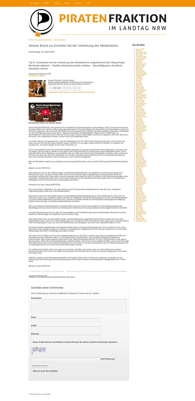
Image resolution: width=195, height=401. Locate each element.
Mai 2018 (139, 106)
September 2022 (141, 74)
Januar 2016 (140, 142)
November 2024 (141, 58)
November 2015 (141, 145)
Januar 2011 (140, 218)
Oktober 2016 (140, 128)
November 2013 (141, 180)
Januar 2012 (140, 211)
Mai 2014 (139, 171)
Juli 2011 (139, 215)
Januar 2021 (140, 89)
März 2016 (139, 139)
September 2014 (141, 165)
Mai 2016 (139, 136)
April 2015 (139, 155)
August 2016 (140, 131)
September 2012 (141, 200)
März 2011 (139, 217)
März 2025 (139, 55)
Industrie (40, 275)
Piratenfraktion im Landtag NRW (41, 394)
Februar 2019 (140, 100)
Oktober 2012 (140, 199)
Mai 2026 (139, 51)
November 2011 (141, 214)
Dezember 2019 (141, 95)
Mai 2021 (139, 84)
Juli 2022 (139, 77)
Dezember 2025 (141, 52)
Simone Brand (70, 277)
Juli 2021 (139, 81)
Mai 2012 (139, 206)
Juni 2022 (139, 78)
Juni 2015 (139, 152)
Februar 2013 (140, 193)
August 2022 (140, 75)
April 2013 (139, 190)
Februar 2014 (140, 175)
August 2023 (140, 67)
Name (33, 317)
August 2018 (140, 105)
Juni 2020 (139, 93)
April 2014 (139, 172)
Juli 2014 (139, 168)
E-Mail (33, 325)
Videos (56, 3)
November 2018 (141, 103)
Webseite (35, 334)
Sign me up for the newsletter (45, 371)
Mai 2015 (139, 153)
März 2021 (139, 86)
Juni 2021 (139, 83)
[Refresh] (32, 353)
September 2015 (141, 147)
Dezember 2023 (141, 64)
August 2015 (140, 149)
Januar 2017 (140, 124)
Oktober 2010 (140, 219)
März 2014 (139, 174)
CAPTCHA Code (108, 359)
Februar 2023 (140, 71)
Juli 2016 (139, 133)
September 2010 (141, 221)
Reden (63, 277)
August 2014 (140, 167)
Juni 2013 (139, 187)
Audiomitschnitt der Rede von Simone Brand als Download (71, 92)
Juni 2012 (139, 205)
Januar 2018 (140, 111)
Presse (67, 3)
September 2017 (141, 117)
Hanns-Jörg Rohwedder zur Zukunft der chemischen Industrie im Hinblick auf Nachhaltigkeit (97, 271)
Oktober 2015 (140, 146)
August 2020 (140, 92)
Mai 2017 (139, 118)
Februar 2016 (140, 140)
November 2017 (141, 114)
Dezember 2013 (141, 178)
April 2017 (139, 120)
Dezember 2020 (141, 90)
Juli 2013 (139, 186)
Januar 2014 (140, 177)
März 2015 (139, 156)
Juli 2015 (139, 150)
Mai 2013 (139, 189)
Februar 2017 (140, 122)
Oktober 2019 (140, 96)
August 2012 (140, 202)
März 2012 (139, 209)
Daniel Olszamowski (45, 40)
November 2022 (141, 73)
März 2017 (139, 121)
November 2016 (141, 127)
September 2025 (141, 53)
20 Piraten (34, 3)
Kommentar (36, 298)
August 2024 (140, 59)
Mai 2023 (139, 68)
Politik (46, 3)
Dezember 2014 (141, 161)
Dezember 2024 (141, 56)
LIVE (88, 3)
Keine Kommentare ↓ (60, 40)
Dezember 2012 (141, 196)
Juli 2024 (139, 61)
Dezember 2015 (141, 143)
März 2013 (139, 192)
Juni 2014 (139, 170)
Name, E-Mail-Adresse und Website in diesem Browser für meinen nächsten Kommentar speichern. (75, 342)
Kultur (45, 275)
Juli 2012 (139, 203)
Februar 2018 (140, 109)
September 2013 (141, 183)
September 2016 (141, 130)
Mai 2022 (139, 80)
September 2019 (141, 98)
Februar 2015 (140, 158)
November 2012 (141, 197)
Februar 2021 (140, 87)
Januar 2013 (140, 194)
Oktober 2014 (140, 164)
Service (78, 3)
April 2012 (139, 208)
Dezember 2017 (141, 112)
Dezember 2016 (141, 125)
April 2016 (139, 137)
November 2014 (141, 162)
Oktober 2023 (140, 65)
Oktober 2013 (140, 181)
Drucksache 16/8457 (37, 76)
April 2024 (139, 62)
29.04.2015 (32, 40)
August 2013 (140, 184)
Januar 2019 (140, 102)
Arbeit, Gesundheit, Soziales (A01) (51, 277)
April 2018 (139, 108)
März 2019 (139, 99)
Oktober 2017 (140, 115)
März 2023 (139, 70)
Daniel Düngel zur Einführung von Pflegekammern (47, 271)
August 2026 (140, 49)
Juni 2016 (139, 134)
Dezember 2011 (141, 212)
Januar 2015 (140, 159)
